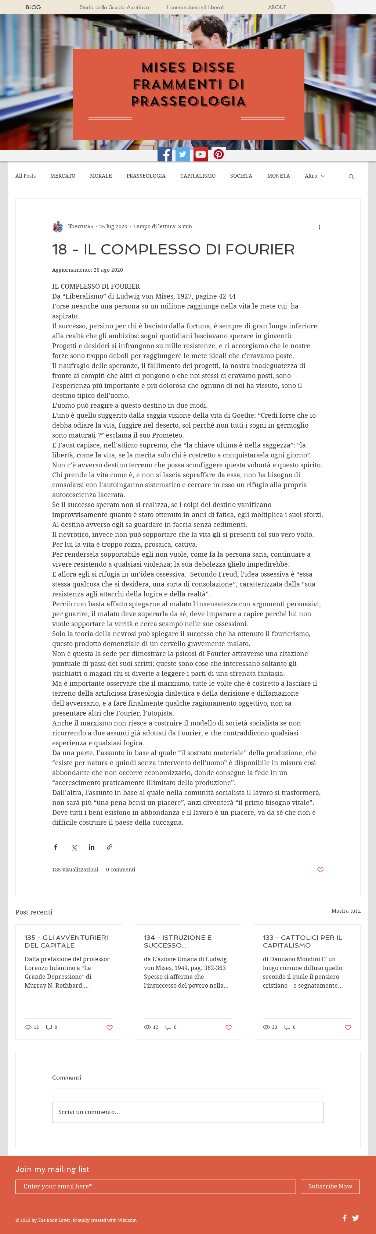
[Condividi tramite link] (109, 847)
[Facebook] (165, 154)
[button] (351, 176)
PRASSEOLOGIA (146, 175)
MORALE (101, 175)
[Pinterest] (219, 154)
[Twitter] (183, 154)
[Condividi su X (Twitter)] (73, 847)
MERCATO (62, 175)
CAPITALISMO (198, 175)
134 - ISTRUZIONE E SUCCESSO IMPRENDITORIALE (178, 941)
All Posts (25, 175)
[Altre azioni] (319, 226)
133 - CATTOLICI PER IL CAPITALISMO (302, 941)
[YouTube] (201, 154)
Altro (311, 175)
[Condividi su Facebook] (55, 847)
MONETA (278, 175)
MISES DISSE (188, 67)
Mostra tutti (346, 910)
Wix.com (127, 1220)
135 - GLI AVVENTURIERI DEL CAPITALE (66, 941)
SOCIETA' (241, 175)
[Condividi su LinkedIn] (91, 847)
